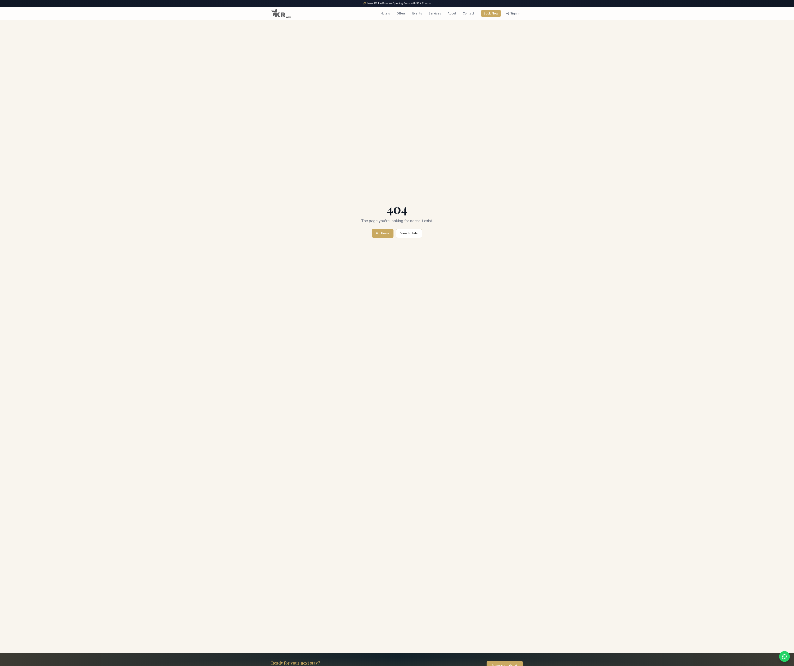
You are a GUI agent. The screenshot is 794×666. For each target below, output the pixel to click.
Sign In (515, 13)
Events (417, 13)
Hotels (385, 13)
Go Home (382, 233)
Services (435, 13)
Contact (468, 13)
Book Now (491, 13)
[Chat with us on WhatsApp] (784, 656)
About (452, 13)
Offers (401, 13)
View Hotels (409, 233)
